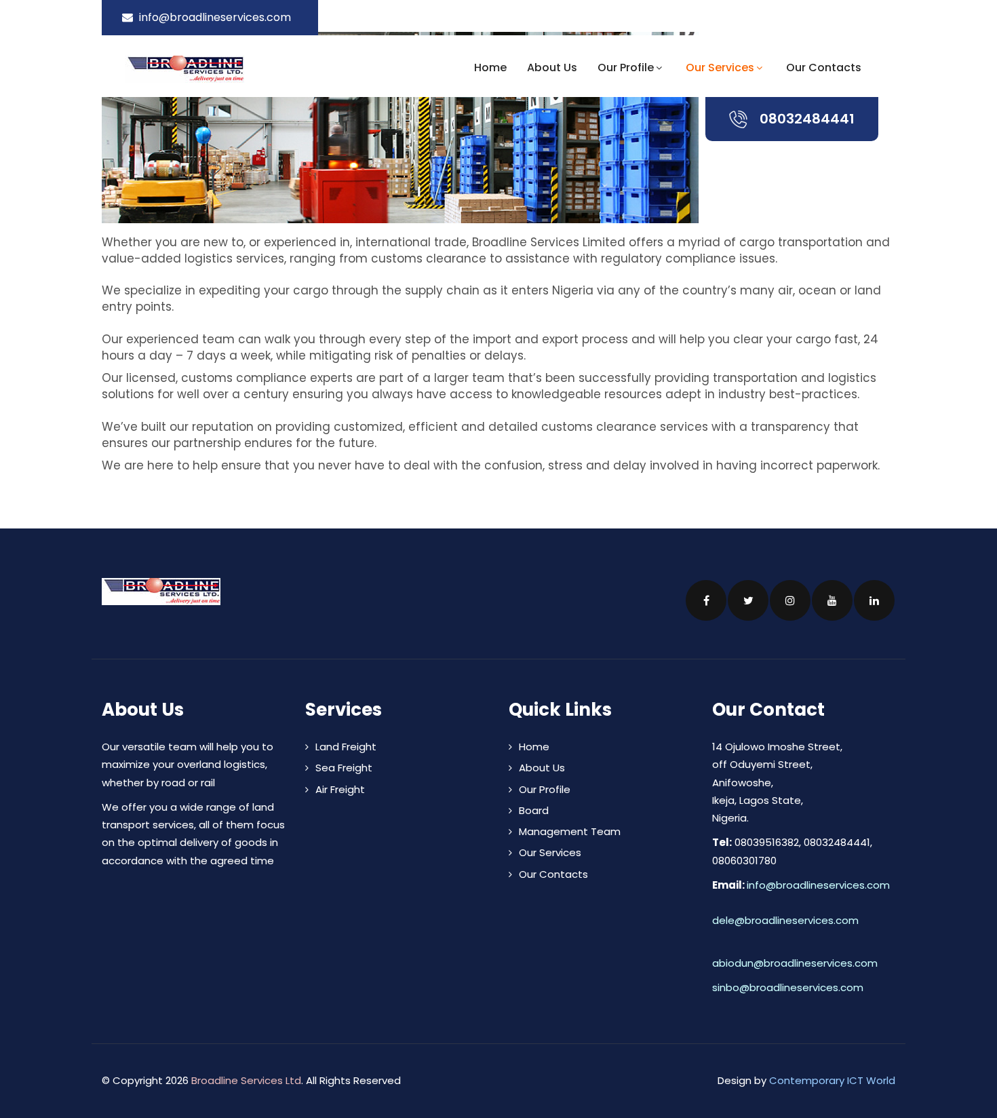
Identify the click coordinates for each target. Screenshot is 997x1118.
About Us (552, 67)
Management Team (570, 831)
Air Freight (340, 789)
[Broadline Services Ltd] (218, 69)
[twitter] (831, 17)
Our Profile (626, 67)
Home (490, 67)
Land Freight (345, 746)
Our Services (720, 67)
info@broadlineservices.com (818, 885)
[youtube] (871, 17)
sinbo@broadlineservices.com (787, 987)
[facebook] (813, 17)
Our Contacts (823, 67)
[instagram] (851, 17)
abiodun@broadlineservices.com (795, 963)
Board (534, 810)
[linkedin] (890, 17)
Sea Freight (343, 767)
